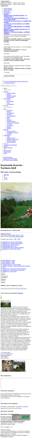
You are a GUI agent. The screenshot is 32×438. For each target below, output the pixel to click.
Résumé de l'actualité (9, 76)
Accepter (25, 417)
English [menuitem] (10, 81)
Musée (7, 89)
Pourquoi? (20, 293)
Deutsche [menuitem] (23, 81)
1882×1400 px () (18, 235)
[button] (8, 8)
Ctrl (15, 239)
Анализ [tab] (6, 179)
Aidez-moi (3, 434)
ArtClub (8, 106)
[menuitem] (27, 81)
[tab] (6, 175)
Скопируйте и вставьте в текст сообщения (12, 422)
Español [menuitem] (14, 81)
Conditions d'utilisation (16, 435)
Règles (9, 435)
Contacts (14, 434)
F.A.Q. (8, 434)
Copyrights (10, 436)
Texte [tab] (5, 177)
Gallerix (7, 427)
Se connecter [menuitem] (7, 83)
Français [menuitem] (19, 81)
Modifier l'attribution (6, 233)
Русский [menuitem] (6, 81)
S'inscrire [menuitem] (12, 83)
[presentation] (17, 180)
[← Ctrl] (11, 249)
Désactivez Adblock (5, 355)
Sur (11, 434)
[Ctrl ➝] (8, 260)
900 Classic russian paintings (16, 236)
